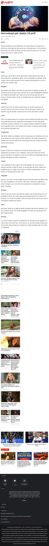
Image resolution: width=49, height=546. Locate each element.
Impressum (3, 507)
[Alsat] (7, 2)
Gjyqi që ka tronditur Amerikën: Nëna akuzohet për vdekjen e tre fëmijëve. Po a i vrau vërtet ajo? (8, 462)
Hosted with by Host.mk (31, 527)
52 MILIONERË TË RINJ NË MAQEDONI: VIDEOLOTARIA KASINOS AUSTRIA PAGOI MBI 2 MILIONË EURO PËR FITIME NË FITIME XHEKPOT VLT (24, 464)
